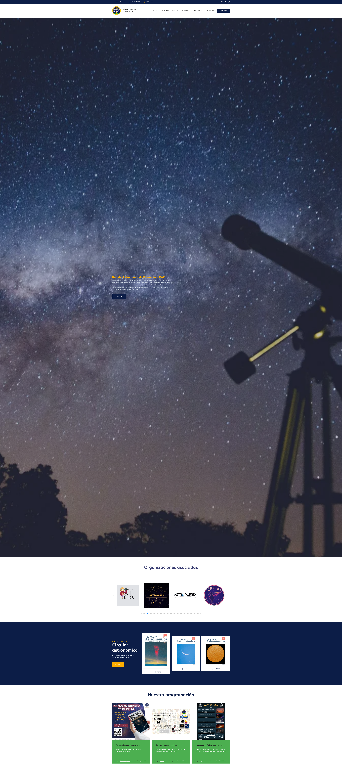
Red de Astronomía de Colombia (130, 10)
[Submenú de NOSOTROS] (214, 10)
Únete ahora (223, 10)
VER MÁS (118, 664)
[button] (141, 613)
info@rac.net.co (150, 1)
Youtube (162, 761)
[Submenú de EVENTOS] (188, 10)
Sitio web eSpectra (125, 761)
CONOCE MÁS (119, 296)
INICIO (155, 10)
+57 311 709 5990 (136, 1)
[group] (128, 595)
